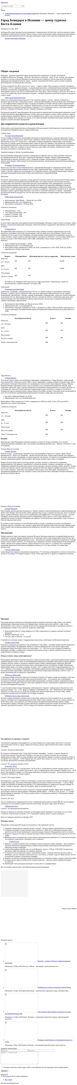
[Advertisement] (38, 54)
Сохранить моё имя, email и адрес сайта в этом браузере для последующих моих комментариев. (35, 1067)
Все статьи (8, 1079)
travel (4, 2)
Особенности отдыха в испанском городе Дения (54, 987)
